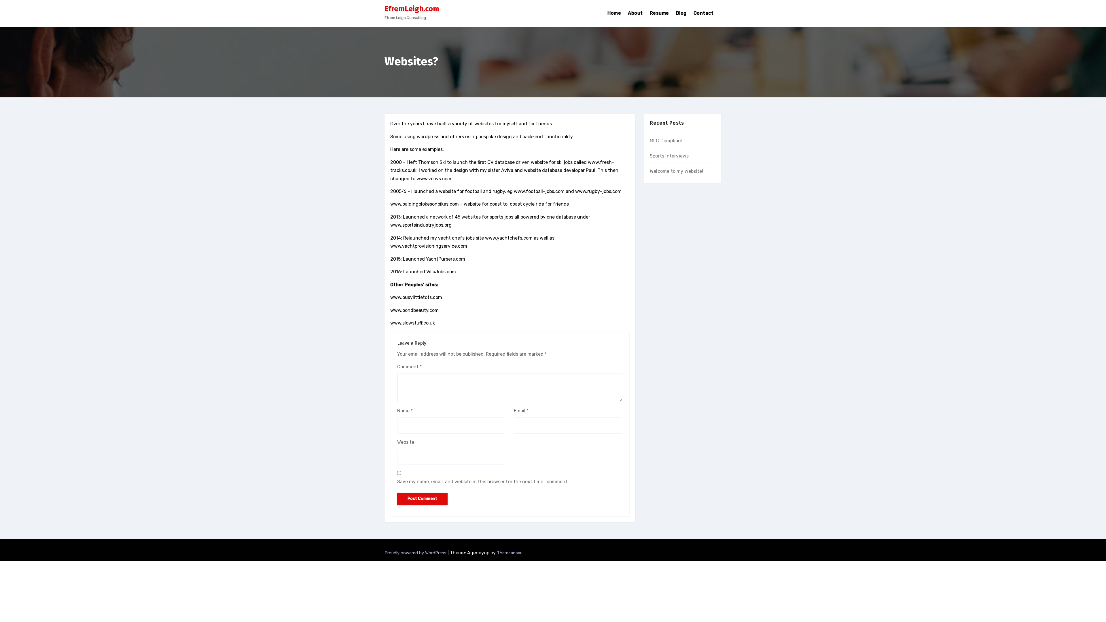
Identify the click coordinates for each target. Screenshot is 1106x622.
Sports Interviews (669, 156)
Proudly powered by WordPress (416, 552)
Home (614, 13)
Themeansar (509, 552)
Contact (704, 13)
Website (405, 442)
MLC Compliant (666, 140)
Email (521, 411)
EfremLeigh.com (412, 8)
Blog (681, 13)
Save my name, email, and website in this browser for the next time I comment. (483, 481)
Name (405, 411)
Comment (409, 366)
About (635, 13)
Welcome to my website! (676, 171)
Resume (659, 13)
